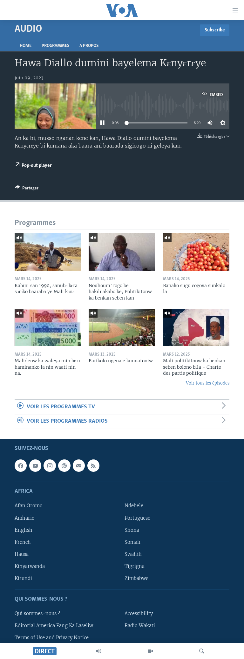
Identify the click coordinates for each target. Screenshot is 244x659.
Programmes (55, 45)
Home (25, 45)
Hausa (22, 554)
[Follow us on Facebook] (21, 465)
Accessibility (139, 613)
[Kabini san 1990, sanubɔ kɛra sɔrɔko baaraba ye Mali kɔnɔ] (48, 252)
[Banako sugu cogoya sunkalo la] (196, 252)
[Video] (150, 651)
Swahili (133, 554)
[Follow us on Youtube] (35, 465)
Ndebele (134, 506)
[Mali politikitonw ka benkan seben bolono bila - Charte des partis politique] (196, 327)
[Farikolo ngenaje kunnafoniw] (122, 327)
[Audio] (98, 651)
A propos (88, 45)
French (23, 542)
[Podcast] (64, 465)
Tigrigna (135, 566)
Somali (132, 542)
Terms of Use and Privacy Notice (52, 638)
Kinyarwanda (30, 566)
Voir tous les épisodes (207, 383)
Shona (132, 530)
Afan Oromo (29, 506)
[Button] (26, 189)
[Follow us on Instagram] (50, 465)
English (23, 530)
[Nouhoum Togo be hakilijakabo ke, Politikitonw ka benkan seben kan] (122, 252)
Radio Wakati (140, 626)
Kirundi (23, 578)
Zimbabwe (136, 578)
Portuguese (137, 518)
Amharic (24, 518)
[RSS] (93, 465)
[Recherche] (201, 651)
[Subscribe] (79, 465)
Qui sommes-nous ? (37, 613)
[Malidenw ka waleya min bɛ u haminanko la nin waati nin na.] (48, 327)
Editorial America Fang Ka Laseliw (54, 626)
